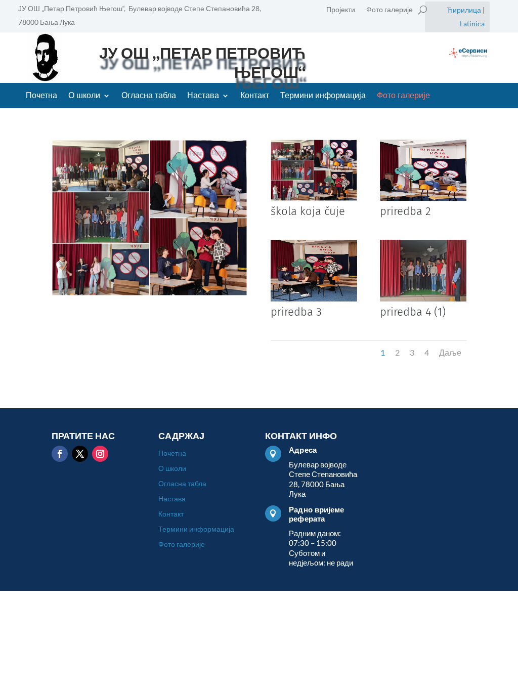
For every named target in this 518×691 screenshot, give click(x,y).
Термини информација (323, 96)
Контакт (254, 96)
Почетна (41, 96)
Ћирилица (464, 10)
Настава (203, 96)
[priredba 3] (314, 298)
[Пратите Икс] (80, 454)
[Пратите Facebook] (60, 454)
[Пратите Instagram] (100, 454)
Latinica (472, 23)
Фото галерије (389, 10)
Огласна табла (148, 96)
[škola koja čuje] (314, 197)
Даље (450, 352)
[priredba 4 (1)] (423, 298)
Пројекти (340, 10)
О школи (84, 96)
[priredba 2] (423, 197)
